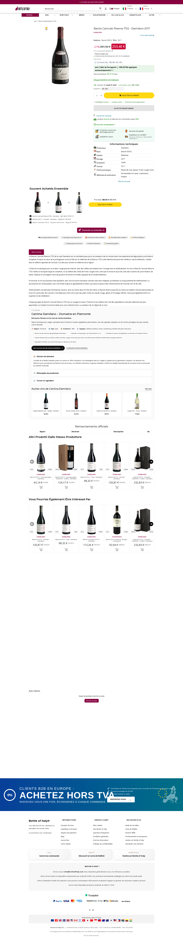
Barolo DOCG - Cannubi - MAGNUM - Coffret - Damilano (142, 478)
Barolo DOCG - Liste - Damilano (91, 477)
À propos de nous (67, 825)
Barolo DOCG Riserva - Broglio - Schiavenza (117, 540)
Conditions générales (100, 836)
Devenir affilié (130, 833)
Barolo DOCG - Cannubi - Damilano (45, 219)
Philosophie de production (48, 373)
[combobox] (71, 9)
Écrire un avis (91, 701)
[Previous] (32, 462)
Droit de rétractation (100, 840)
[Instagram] (93, 910)
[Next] (151, 462)
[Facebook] (89, 910)
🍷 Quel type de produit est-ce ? (71, 237)
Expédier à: (97, 89)
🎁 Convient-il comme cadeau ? (95, 237)
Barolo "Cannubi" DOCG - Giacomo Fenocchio (48, 222)
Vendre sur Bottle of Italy (134, 840)
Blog (62, 836)
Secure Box (65, 840)
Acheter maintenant (124, 108)
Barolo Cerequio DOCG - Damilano (91, 540)
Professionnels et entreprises (136, 836)
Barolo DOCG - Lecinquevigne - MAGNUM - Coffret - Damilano (66, 478)
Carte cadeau (66, 844)
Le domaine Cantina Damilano (77, 348)
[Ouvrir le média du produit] (60, 55)
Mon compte (97, 825)
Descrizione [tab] (36, 252)
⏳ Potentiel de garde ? (111, 244)
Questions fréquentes (101, 833)
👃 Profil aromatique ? (137, 237)
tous (35, 21)
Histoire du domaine (45, 356)
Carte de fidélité (131, 829)
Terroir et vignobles (45, 380)
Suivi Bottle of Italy (100, 829)
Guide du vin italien (132, 825)
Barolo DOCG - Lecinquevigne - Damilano (41, 478)
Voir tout (148, 389)
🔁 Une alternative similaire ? (117, 237)
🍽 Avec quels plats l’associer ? (48, 237)
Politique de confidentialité (102, 844)
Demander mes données (134, 844)
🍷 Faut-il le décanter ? (93, 244)
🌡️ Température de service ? (73, 244)
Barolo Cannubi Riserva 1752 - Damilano (46, 216)
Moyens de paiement (68, 833)
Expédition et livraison (69, 829)
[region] (60, 55)
